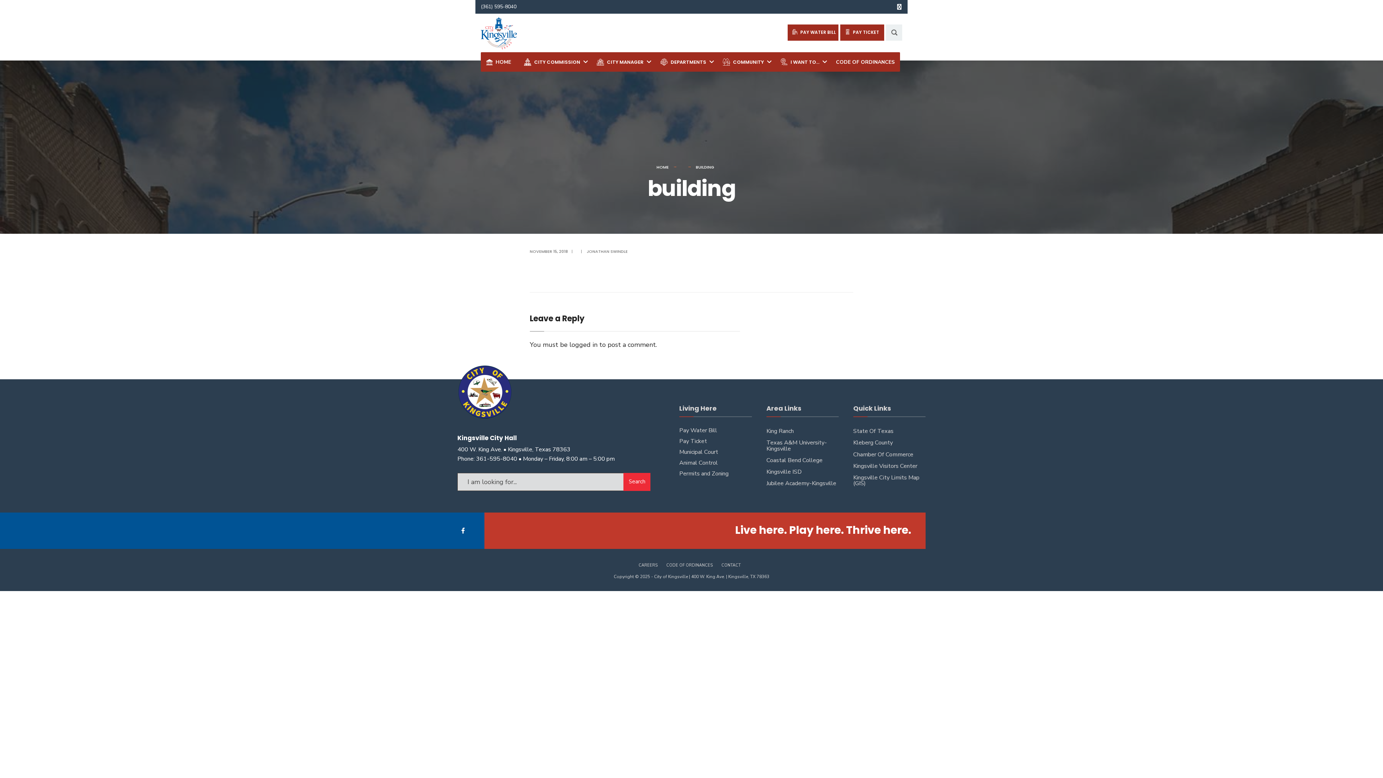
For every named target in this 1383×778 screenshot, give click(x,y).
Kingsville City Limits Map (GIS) (886, 480)
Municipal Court (698, 452)
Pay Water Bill (698, 430)
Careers (648, 565)
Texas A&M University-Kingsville (796, 445)
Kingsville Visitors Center (885, 466)
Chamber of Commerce (883, 455)
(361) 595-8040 (498, 6)
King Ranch (780, 431)
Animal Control (698, 463)
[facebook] (899, 7)
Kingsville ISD (784, 472)
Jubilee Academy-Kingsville (801, 483)
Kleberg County (873, 443)
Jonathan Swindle (607, 251)
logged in (583, 344)
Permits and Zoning (704, 474)
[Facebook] (463, 530)
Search (637, 481)
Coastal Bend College (794, 460)
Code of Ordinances (689, 565)
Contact (731, 565)
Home (663, 167)
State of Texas (873, 431)
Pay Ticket (693, 441)
